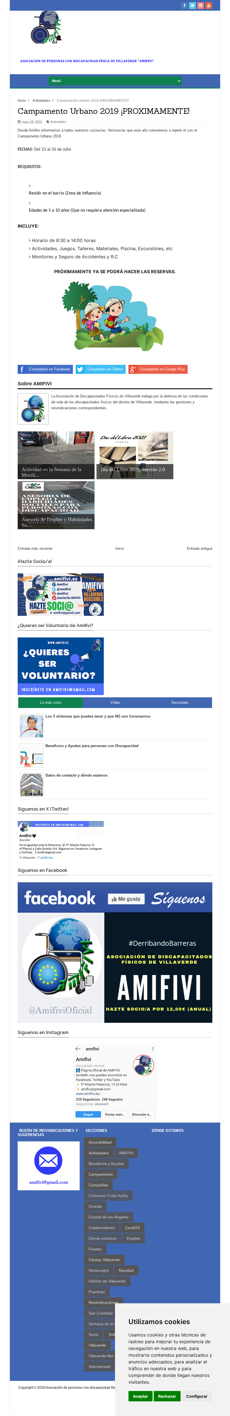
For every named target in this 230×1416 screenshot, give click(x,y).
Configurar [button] (197, 1396)
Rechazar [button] (167, 1396)
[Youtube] (208, 5)
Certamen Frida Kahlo (108, 1195)
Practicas (97, 1292)
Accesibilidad (100, 1142)
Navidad (126, 1270)
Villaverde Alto (101, 1356)
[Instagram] (200, 5)
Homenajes (99, 1270)
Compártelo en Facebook (49, 369)
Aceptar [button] (140, 1396)
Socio (93, 1334)
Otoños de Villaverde (107, 1281)
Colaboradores (102, 1227)
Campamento (101, 1174)
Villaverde (97, 1345)
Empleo (133, 1238)
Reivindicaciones (103, 1302)
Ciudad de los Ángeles (108, 1217)
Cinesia (95, 1206)
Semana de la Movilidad (110, 1324)
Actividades (58, 121)
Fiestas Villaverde (104, 1259)
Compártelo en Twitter (105, 369)
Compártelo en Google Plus (162, 369)
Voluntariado (100, 1366)
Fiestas (95, 1249)
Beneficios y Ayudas (106, 1163)
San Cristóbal (100, 1313)
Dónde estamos (103, 1238)
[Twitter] (192, 5)
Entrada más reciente (35, 548)
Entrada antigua (199, 548)
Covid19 (132, 1227)
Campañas (98, 1185)
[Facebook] (184, 5)
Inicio (119, 548)
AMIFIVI (126, 1153)
